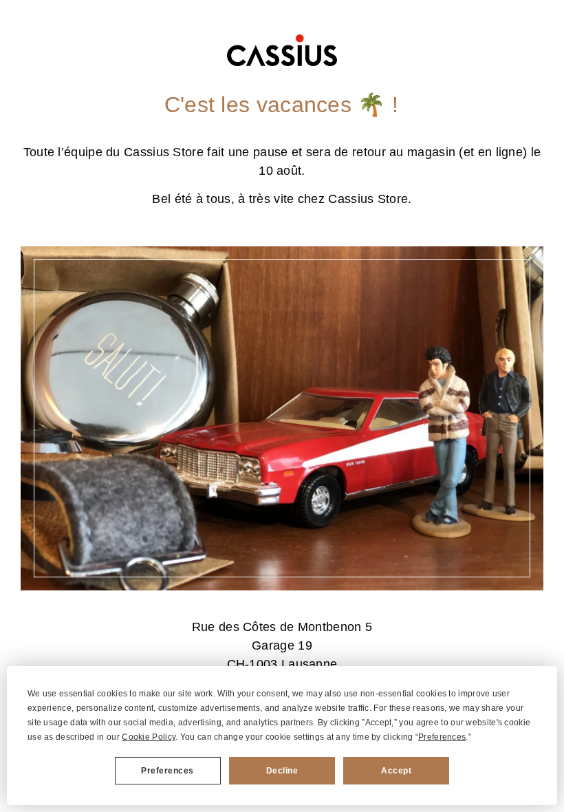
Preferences (167, 771)
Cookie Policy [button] (148, 737)
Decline (282, 771)
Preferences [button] (442, 737)
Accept (396, 771)
